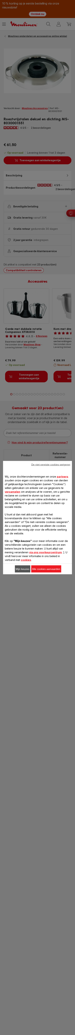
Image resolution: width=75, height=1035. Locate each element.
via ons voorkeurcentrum (45, 552)
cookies (26, 559)
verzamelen (12, 491)
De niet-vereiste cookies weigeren (50, 464)
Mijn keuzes (22, 568)
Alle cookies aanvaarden (46, 568)
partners (62, 476)
